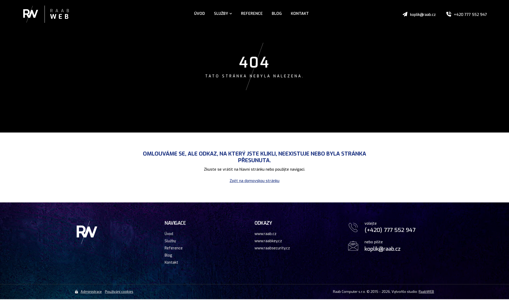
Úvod (199, 13)
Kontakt (300, 13)
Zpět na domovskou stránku (254, 180)
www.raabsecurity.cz (272, 248)
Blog (277, 13)
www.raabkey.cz (268, 241)
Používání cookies (119, 291)
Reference (252, 13)
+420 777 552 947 (470, 14)
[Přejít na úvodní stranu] (87, 243)
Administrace (91, 291)
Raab (61, 14)
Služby (221, 13)
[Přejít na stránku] (36, 15)
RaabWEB (426, 291)
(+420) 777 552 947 (390, 230)
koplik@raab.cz (423, 14)
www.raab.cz (265, 233)
